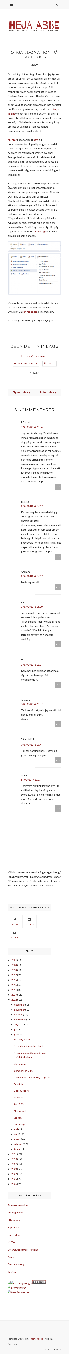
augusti (18, 1024)
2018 (14, 970)
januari (18, 1149)
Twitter (14, 924)
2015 (14, 984)
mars (17, 1139)
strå (36, 139)
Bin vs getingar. (16, 1212)
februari (18, 1144)
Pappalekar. (14, 1227)
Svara (58, 486)
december (19, 1004)
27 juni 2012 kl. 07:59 (32, 576)
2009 (14, 1164)
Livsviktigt (40, 231)
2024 (14, 960)
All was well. (20, 1110)
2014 (14, 989)
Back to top (51, 1349)
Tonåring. (13, 1272)
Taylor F (28, 739)
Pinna (51, 363)
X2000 (11, 1242)
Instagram (29, 924)
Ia (22, 659)
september (20, 1019)
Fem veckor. (14, 1234)
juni (16, 1034)
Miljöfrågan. (14, 1219)
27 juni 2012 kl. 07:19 (32, 506)
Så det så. (19, 1097)
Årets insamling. (16, 1264)
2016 (14, 979)
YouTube (15, 938)
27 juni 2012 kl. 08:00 (32, 606)
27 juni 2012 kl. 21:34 (32, 664)
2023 (14, 965)
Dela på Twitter (28, 363)
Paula (25, 421)
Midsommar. (20, 1063)
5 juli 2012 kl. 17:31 (31, 779)
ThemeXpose (36, 1338)
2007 (14, 1173)
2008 (14, 1168)
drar (14, 139)
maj (16, 1129)
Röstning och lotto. (24, 1039)
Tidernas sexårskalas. (19, 1205)
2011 (14, 1154)
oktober (18, 1014)
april (16, 1134)
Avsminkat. (19, 1084)
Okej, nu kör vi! (21, 1090)
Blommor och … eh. (23, 1070)
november (19, 1009)
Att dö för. (19, 1104)
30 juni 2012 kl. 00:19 (32, 704)
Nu (9, 139)
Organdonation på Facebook (28, 1046)
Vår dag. (18, 1117)
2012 (14, 999)
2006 (14, 1178)
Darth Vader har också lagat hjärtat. (32, 1077)
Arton (11, 1257)
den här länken (30, 311)
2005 (14, 1183)
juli (16, 1029)
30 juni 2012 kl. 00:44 (32, 744)
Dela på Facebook (36, 356)
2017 (14, 974)
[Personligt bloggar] (21, 1283)
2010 (14, 1159)
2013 (14, 994)
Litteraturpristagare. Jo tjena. (23, 1249)
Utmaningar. (20, 1124)
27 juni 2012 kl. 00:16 (32, 427)
